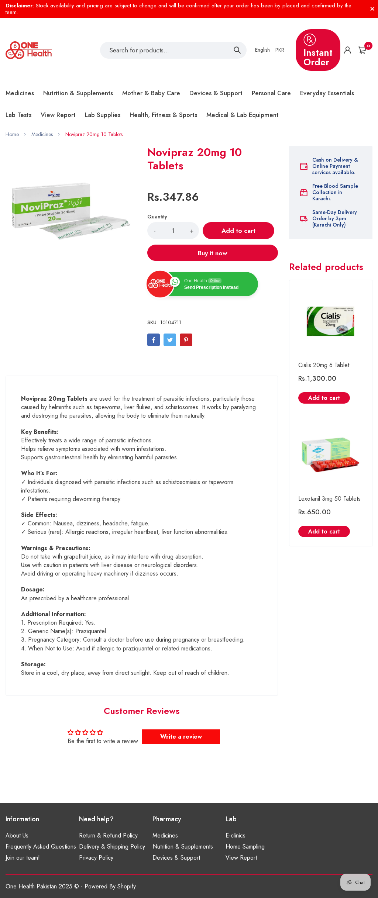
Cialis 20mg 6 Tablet (323, 365)
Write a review (181, 736)
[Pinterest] (186, 340)
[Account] (347, 49)
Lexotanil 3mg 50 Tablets (329, 498)
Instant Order (318, 57)
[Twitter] (170, 340)
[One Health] (29, 50)
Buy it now (212, 253)
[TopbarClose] (372, 8)
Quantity (157, 216)
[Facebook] (153, 340)
